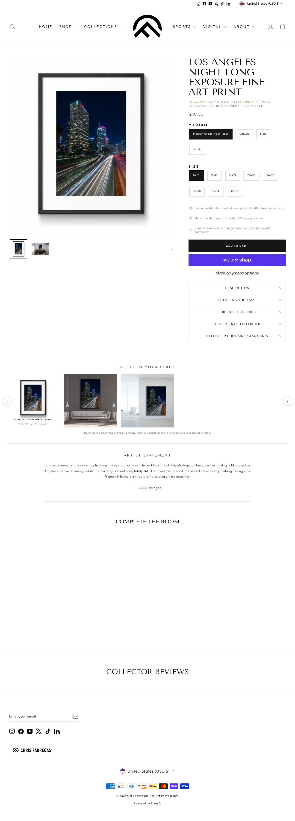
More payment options (237, 273)
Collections (101, 26)
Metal (263, 133)
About (242, 26)
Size (194, 167)
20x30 (251, 175)
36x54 (215, 191)
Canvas (244, 133)
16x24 (232, 175)
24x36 (270, 175)
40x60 (235, 191)
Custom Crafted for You (237, 324)
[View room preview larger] (33, 400)
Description (237, 288)
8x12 (196, 175)
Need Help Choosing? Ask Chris (237, 336)
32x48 (197, 191)
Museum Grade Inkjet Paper (210, 133)
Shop (66, 26)
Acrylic (197, 149)
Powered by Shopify (147, 803)
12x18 (214, 175)
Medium (198, 125)
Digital (213, 26)
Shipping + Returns (237, 312)
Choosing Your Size (237, 300)
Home (46, 26)
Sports (182, 26)
